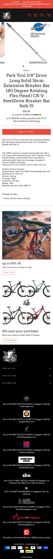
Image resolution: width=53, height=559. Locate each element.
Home (26, 70)
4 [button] (30, 66)
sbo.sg (41, 483)
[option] (26, 4)
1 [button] (23, 66)
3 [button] (28, 66)
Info (38, 121)
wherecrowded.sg (26, 452)
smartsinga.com (27, 406)
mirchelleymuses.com (26, 437)
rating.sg (26, 494)
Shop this (9, 272)
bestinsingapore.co (26, 524)
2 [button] (25, 66)
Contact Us (8, 368)
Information (9, 383)
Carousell (18, 537)
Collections (9, 376)
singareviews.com (26, 422)
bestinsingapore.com (28, 509)
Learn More (10, 340)
